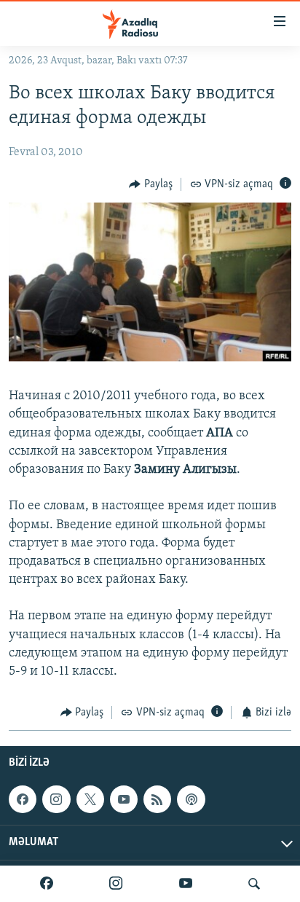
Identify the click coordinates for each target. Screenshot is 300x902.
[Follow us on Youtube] (124, 799)
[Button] (151, 184)
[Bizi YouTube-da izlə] (185, 884)
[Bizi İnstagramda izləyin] (115, 884)
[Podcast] (191, 799)
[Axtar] (254, 884)
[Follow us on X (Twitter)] (90, 799)
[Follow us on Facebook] (22, 799)
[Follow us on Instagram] (56, 799)
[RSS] (157, 799)
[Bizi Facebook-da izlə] (46, 884)
